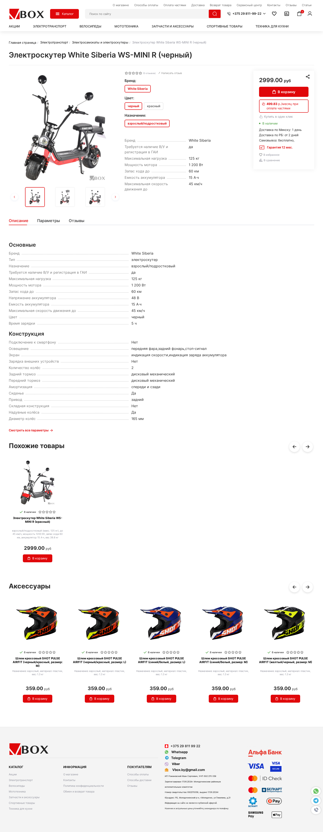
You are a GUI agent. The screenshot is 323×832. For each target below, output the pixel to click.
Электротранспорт (49, 26)
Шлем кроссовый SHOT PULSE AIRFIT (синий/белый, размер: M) (223, 660)
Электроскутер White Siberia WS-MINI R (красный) (37, 519)
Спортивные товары (224, 26)
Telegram (178, 758)
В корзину (286, 92)
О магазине (70, 774)
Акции (14, 26)
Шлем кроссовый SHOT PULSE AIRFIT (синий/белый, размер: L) (161, 660)
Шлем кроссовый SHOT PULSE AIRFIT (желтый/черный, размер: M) (285, 660)
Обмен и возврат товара (78, 791)
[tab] (21, 220)
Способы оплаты (138, 774)
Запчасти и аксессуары (173, 26)
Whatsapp (179, 752)
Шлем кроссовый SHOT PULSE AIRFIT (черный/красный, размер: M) (38, 662)
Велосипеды (90, 26)
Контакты (69, 780)
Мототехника (126, 26)
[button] (316, 810)
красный (153, 106)
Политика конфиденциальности (83, 785)
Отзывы (132, 785)
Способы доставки (139, 780)
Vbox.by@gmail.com (188, 770)
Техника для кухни (272, 26)
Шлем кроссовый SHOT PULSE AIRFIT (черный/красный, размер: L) (99, 660)
